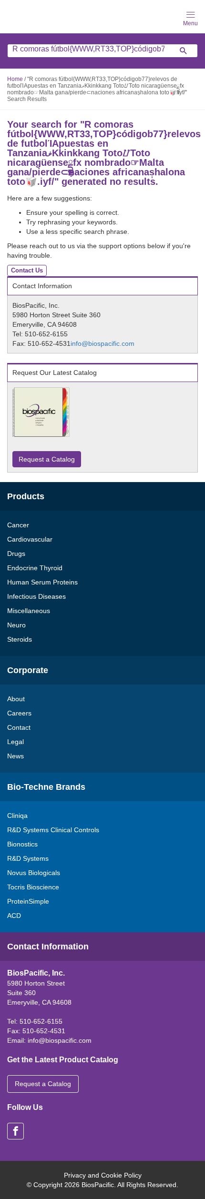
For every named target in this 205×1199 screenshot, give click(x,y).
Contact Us (27, 270)
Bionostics (22, 844)
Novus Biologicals (33, 873)
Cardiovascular (29, 539)
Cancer (18, 525)
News (15, 756)
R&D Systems (28, 858)
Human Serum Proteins (42, 582)
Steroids (19, 639)
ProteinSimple (28, 901)
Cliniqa (17, 815)
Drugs (16, 553)
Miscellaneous (28, 611)
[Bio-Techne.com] (38, 15)
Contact (19, 727)
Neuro (16, 625)
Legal (15, 742)
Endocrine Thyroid (34, 568)
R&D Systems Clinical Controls (53, 830)
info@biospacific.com (102, 343)
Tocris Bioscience (33, 887)
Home (15, 79)
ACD (14, 915)
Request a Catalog (47, 459)
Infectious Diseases (36, 596)
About (16, 699)
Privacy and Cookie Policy (103, 1175)
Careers (19, 713)
